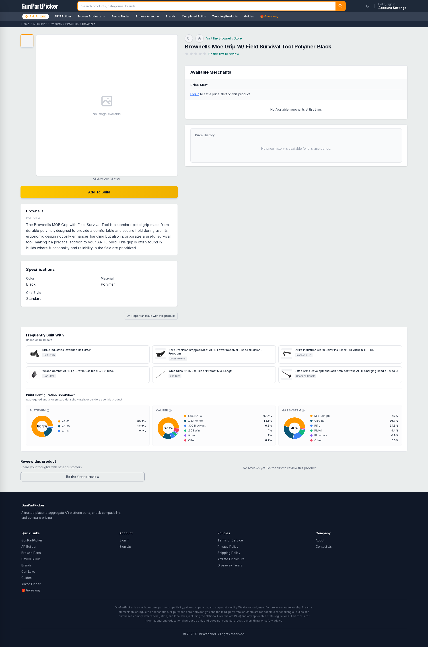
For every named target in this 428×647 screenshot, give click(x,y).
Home (25, 24)
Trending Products (225, 16)
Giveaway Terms (230, 565)
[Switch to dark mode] (368, 6)
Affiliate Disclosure (231, 559)
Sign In (124, 540)
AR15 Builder (62, 16)
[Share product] (199, 38)
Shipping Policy (229, 553)
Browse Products (89, 16)
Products (56, 24)
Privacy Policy (228, 546)
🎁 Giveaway (269, 16)
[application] (42, 426)
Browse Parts (31, 553)
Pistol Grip (72, 24)
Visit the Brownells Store (224, 38)
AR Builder (39, 24)
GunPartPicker (31, 540)
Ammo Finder (120, 16)
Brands (171, 16)
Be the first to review (82, 477)
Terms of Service (230, 540)
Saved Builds (31, 559)
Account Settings (392, 8)
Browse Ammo (146, 16)
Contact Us (324, 546)
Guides (249, 16)
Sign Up (125, 546)
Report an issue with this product (153, 315)
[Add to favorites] (189, 38)
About (320, 540)
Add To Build (99, 192)
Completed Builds (194, 16)
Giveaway (31, 590)
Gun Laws (28, 571)
